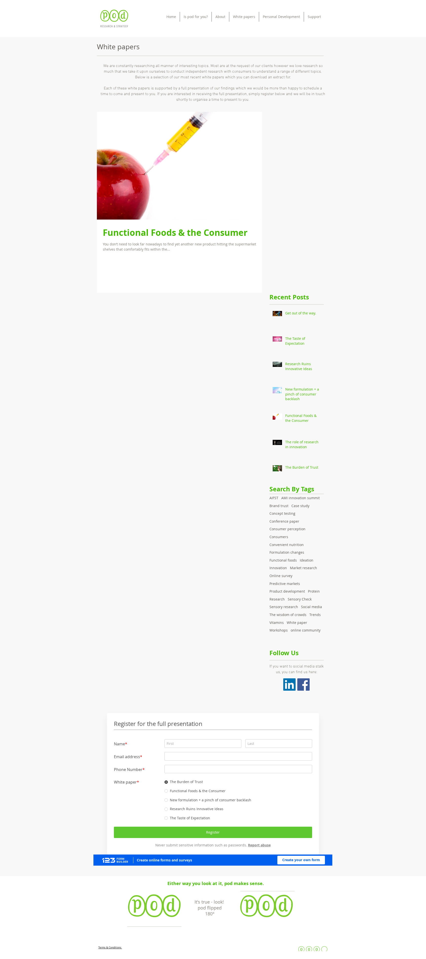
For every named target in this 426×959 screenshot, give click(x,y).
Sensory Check (300, 599)
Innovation (278, 567)
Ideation (306, 560)
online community (305, 630)
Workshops (278, 630)
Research (277, 599)
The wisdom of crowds (287, 614)
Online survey (280, 575)
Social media (311, 606)
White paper (297, 622)
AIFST (273, 498)
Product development (287, 591)
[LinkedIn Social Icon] (289, 684)
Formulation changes (286, 552)
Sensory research (283, 606)
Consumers (278, 536)
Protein (314, 591)
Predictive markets (284, 583)
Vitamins (276, 622)
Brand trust (278, 505)
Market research (303, 567)
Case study (300, 505)
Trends (315, 614)
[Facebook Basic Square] (303, 684)
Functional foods (283, 560)
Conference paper (284, 521)
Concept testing (282, 513)
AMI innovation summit (300, 498)
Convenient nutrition (286, 544)
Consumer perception (287, 529)
